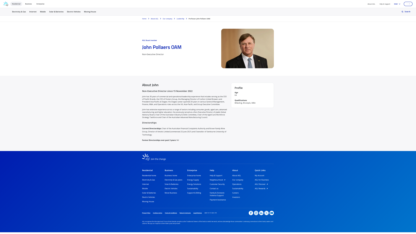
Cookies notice (157, 213)
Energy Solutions (194, 184)
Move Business (171, 193)
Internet (33, 12)
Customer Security (217, 184)
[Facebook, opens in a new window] (251, 213)
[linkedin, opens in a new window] (261, 213)
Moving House (90, 12)
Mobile (43, 12)
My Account (259, 175)
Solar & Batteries (56, 12)
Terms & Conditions (171, 213)
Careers (235, 193)
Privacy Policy (146, 213)
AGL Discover (262, 184)
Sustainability (192, 188)
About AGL (371, 4)
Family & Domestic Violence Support (217, 193)
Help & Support (384, 4)
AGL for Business (262, 180)
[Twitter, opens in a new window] (266, 213)
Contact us (214, 188)
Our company (237, 180)
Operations (236, 184)
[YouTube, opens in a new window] (272, 213)
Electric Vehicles (74, 12)
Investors (236, 197)
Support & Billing (194, 193)
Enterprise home (194, 175)
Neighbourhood (218, 180)
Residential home (149, 175)
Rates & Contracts (185, 213)
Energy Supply (193, 180)
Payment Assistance (218, 200)
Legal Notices (197, 213)
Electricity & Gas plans (173, 180)
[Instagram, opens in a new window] (256, 213)
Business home (171, 175)
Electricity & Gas (19, 12)
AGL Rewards (261, 188)
